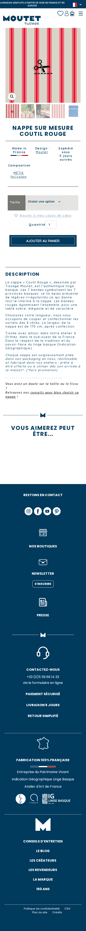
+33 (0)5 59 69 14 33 (43, 676)
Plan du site (39, 912)
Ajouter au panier (42, 241)
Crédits (57, 912)
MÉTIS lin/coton (19, 175)
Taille (15, 202)
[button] (12, 96)
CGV (67, 908)
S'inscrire (43, 584)
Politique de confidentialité (42, 908)
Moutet (42, 152)
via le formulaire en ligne (43, 682)
